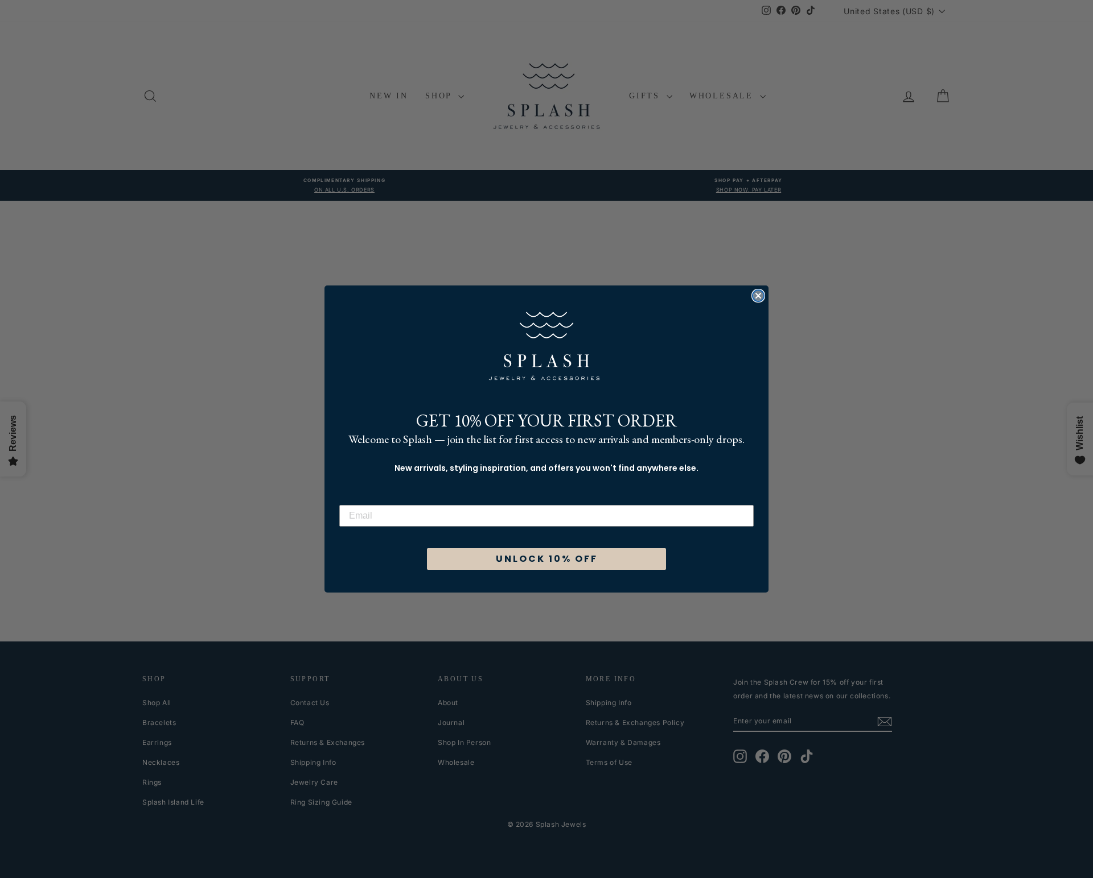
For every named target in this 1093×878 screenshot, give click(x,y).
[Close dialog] (758, 295)
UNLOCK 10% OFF (547, 558)
